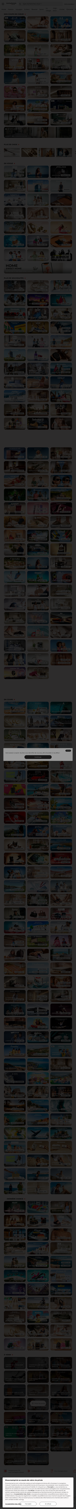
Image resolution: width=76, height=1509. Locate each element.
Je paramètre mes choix (13, 1504)
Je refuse (48, 1504)
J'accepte (28, 1504)
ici (23, 1499)
